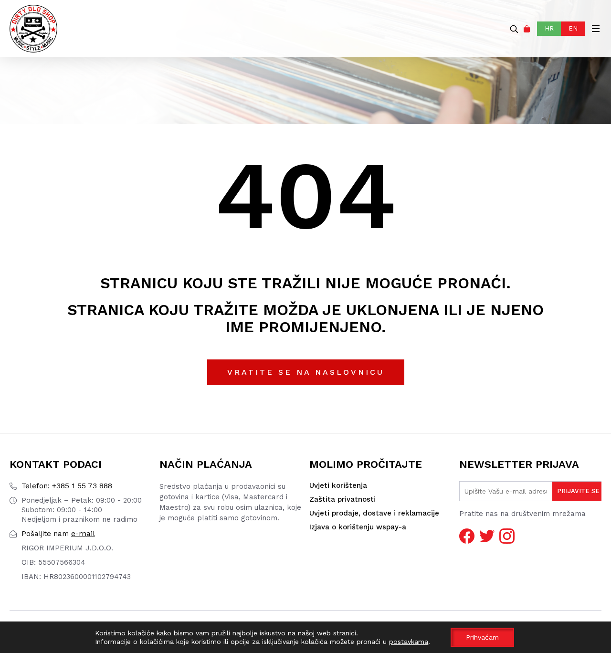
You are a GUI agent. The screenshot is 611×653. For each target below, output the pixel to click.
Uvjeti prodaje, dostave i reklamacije (374, 513)
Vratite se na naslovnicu (305, 372)
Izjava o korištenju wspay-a (357, 527)
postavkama (408, 641)
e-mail (58, 533)
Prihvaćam (482, 637)
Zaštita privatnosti (342, 499)
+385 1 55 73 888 (66, 485)
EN (573, 28)
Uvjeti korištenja (338, 485)
